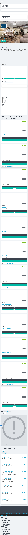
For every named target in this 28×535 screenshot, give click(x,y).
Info (14, 162)
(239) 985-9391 (24, 473)
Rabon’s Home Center (5, 497)
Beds (2, 71)
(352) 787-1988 (24, 457)
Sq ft (2, 76)
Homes (2, 1)
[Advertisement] (14, 56)
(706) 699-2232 (24, 492)
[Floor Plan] (23, 130)
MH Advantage (5, 102)
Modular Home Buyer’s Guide (6, 530)
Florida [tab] (3, 451)
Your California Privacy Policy (13, 513)
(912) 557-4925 (24, 487)
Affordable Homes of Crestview (9, 142)
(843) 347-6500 (24, 497)
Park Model (4, 99)
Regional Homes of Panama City (6, 480)
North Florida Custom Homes (6, 464)
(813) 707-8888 (24, 462)
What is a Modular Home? (6, 15)
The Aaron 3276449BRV (6, 376)
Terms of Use (2, 513)
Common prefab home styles (6, 522)
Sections (3, 88)
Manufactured (5, 97)
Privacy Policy (6, 513)
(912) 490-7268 (6, 38)
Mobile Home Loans (5, 21)
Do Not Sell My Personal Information (22, 513)
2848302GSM (4, 207)
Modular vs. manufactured (6, 5)
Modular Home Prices (5, 6)
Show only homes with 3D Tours (7, 93)
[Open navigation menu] (0, 23)
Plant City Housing (4, 462)
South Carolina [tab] (4, 453)
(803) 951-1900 (24, 499)
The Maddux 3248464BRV (6, 328)
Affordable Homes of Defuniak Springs (7, 471)
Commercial (4, 101)
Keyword (3, 81)
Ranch (4, 105)
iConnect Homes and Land (5, 473)
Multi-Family (4, 100)
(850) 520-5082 (24, 471)
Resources (2, 3)
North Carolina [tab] (4, 452)
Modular (4, 98)
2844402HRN (4, 255)
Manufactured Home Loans (6, 10)
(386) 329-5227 (24, 464)
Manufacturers (3, 2)
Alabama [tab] (3, 450)
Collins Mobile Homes (5, 487)
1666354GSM (4, 183)
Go (7, 413)
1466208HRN (4, 158)
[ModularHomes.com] (5, 507)
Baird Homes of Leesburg (5, 457)
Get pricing (14, 188)
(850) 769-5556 (24, 480)
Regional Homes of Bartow (5, 485)
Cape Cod (4, 106)
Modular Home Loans (5, 9)
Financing (2, 523)
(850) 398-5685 (24, 478)
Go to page (2, 413)
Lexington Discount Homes (5, 499)
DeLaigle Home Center (5, 492)
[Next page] (10, 411)
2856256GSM (4, 231)
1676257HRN (4, 134)
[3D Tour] (25, 130)
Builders (2, 517)
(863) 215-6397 (24, 485)
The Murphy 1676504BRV (6, 352)
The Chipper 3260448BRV (6, 304)
